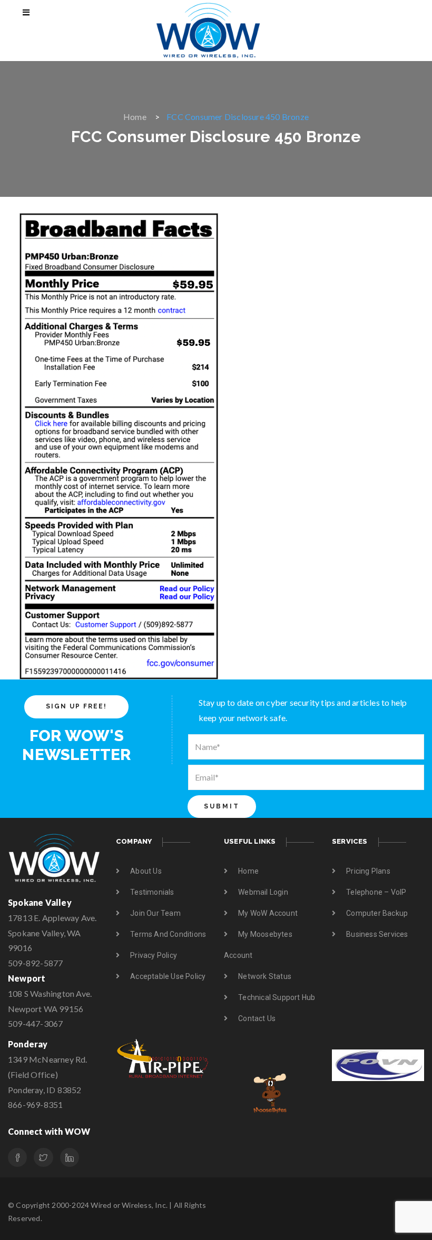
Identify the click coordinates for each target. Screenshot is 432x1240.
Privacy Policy (153, 955)
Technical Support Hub (276, 997)
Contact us (257, 1018)
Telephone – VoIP (376, 892)
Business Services (377, 934)
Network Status (264, 976)
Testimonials (152, 892)
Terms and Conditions (168, 934)
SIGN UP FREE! (76, 706)
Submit (222, 806)
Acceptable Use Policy (167, 976)
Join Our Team (155, 913)
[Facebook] (17, 1157)
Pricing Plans (368, 871)
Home (134, 117)
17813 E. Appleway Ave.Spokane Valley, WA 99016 (52, 933)
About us (146, 871)
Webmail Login (263, 892)
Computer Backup (377, 913)
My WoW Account (268, 913)
